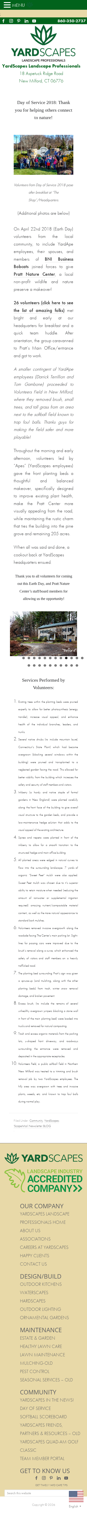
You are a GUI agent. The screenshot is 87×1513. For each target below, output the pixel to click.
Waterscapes (34, 1292)
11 (77, 658)
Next (70, 632)
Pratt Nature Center (34, 274)
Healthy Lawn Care (41, 1346)
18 (55, 665)
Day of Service (35, 1408)
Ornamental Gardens (44, 1318)
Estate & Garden (37, 1338)
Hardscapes (32, 1301)
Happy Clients (34, 1256)
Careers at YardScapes (44, 1247)
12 (82, 658)
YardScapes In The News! (47, 1400)
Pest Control (34, 1371)
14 (34, 665)
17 (50, 665)
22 (77, 665)
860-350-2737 (72, 20)
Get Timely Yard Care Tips (51, 1485)
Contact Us (33, 1264)
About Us (30, 1231)
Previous (17, 632)
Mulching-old (36, 1363)
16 (45, 665)
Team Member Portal (42, 1458)
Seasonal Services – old (46, 1380)
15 (39, 665)
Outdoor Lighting (40, 1309)
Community (36, 1120)
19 (61, 665)
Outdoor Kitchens (41, 1284)
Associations (35, 1239)
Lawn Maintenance (42, 1355)
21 (71, 665)
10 (71, 658)
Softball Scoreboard (43, 1417)
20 (66, 665)
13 (29, 665)
